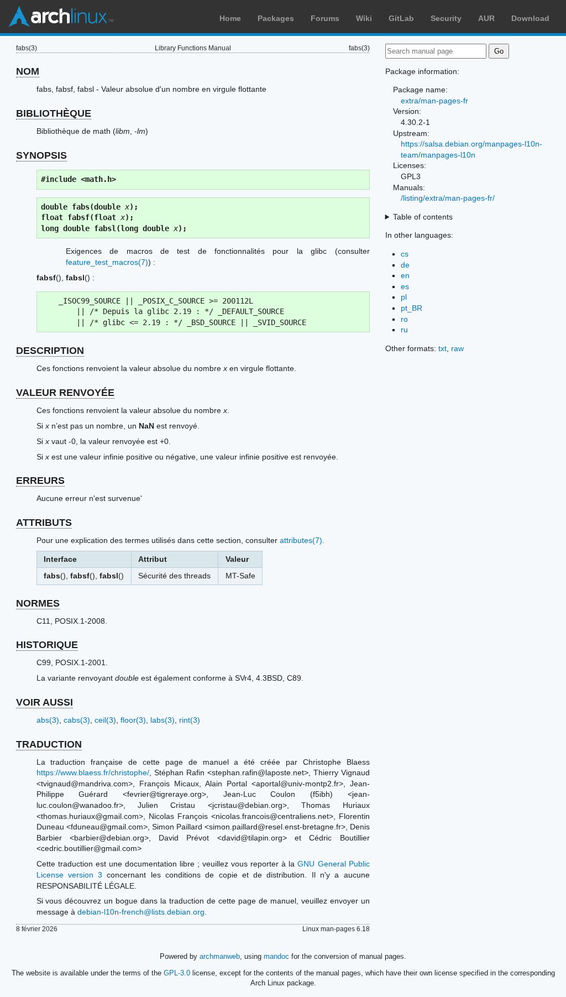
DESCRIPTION (50, 350)
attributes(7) (301, 540)
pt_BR (411, 308)
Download (530, 18)
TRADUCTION (49, 744)
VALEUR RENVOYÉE (65, 392)
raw (457, 348)
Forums (325, 18)
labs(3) (162, 720)
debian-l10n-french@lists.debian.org (141, 911)
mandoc (276, 956)
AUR (486, 18)
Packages (276, 18)
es (405, 286)
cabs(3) (77, 720)
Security (446, 18)
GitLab (401, 18)
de (405, 264)
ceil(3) (105, 720)
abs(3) (47, 720)
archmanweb (220, 956)
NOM (27, 71)
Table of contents (423, 216)
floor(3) (133, 720)
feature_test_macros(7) (107, 262)
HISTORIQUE (47, 644)
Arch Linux (60, 17)
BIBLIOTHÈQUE (53, 113)
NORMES (38, 603)
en (405, 275)
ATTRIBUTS (44, 522)
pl (404, 297)
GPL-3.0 (177, 973)
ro (404, 319)
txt (442, 348)
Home (230, 18)
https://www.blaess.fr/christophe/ (92, 772)
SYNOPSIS (41, 155)
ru (404, 329)
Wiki (364, 18)
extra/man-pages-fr (434, 100)
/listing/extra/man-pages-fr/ (448, 198)
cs (404, 253)
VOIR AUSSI (44, 702)
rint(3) (189, 720)
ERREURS (40, 480)
